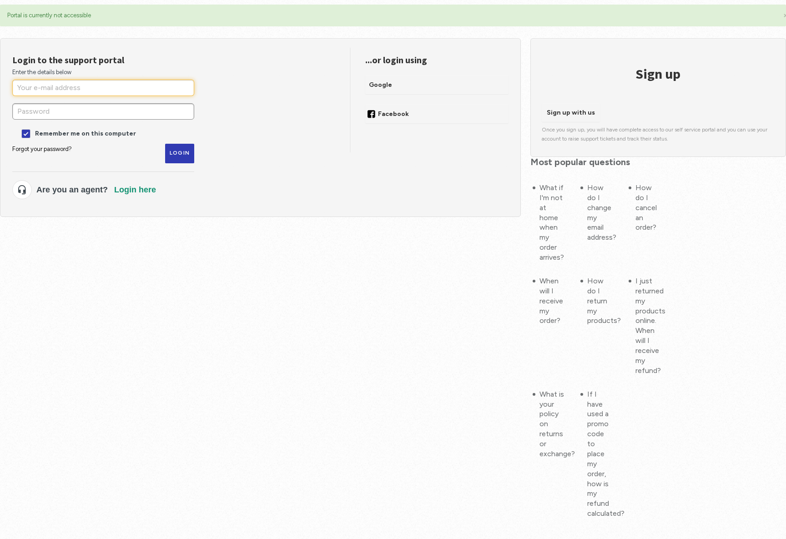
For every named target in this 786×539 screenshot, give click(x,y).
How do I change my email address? (599, 212)
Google (380, 85)
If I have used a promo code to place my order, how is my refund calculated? (599, 454)
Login (180, 153)
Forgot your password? (42, 149)
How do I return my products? (599, 301)
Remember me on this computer (85, 133)
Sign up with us (571, 112)
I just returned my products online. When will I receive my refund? (647, 326)
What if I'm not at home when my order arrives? (551, 222)
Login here (135, 189)
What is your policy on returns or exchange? (551, 424)
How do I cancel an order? (646, 207)
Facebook (393, 114)
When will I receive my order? (551, 301)
